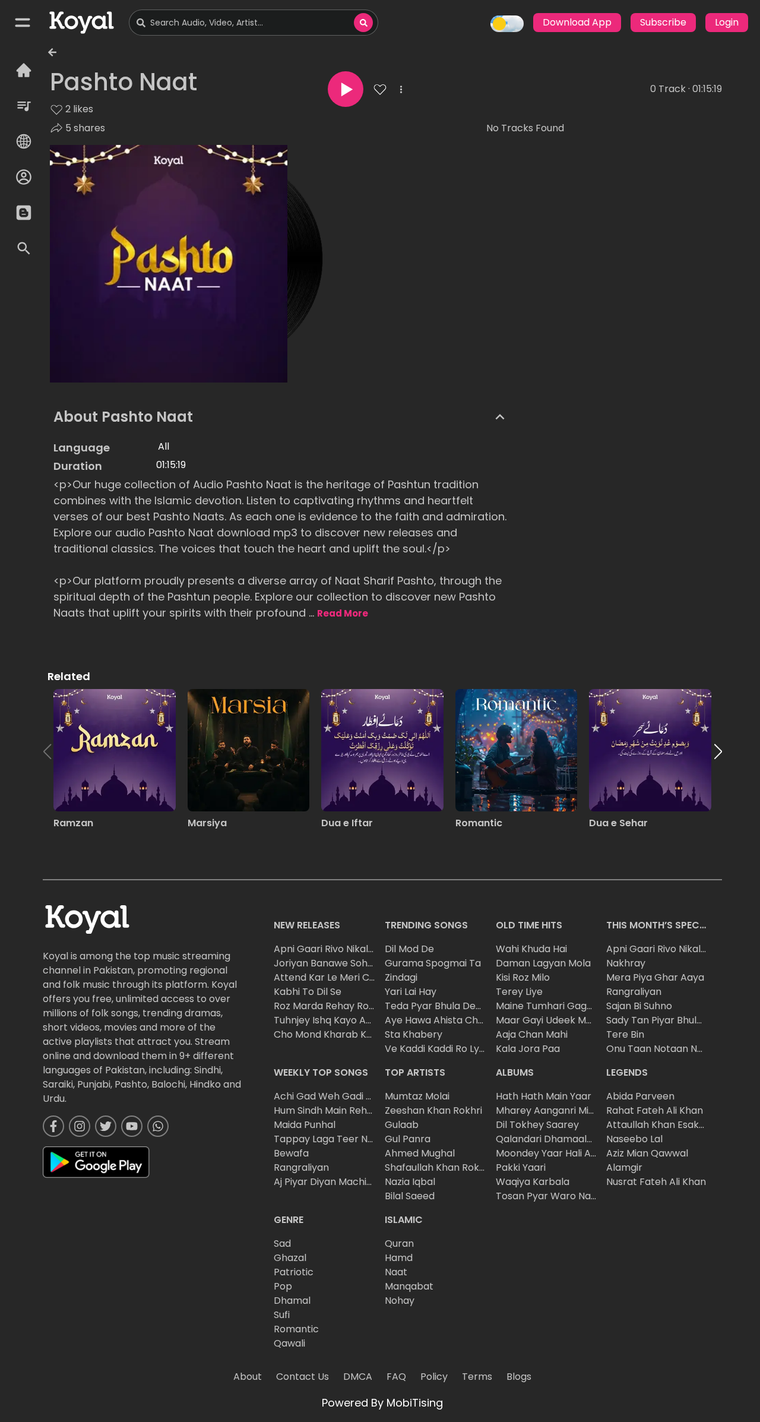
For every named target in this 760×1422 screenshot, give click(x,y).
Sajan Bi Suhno (639, 1006)
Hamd (399, 1258)
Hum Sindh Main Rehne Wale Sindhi (354, 1110)
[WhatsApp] (158, 1126)
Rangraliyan (633, 991)
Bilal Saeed (410, 1196)
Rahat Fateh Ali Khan (654, 1110)
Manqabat (409, 1286)
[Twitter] (105, 1126)
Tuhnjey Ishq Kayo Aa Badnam (343, 1020)
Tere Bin (625, 1034)
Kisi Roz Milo (523, 977)
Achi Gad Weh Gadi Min (328, 1096)
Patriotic (294, 1272)
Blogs (518, 1376)
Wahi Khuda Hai (531, 949)
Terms (477, 1376)
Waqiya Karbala (532, 1182)
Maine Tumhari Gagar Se (553, 1006)
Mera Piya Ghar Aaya (655, 977)
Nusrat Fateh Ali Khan (656, 1182)
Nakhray (625, 963)
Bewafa (291, 1153)
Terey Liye (519, 991)
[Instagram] (79, 1126)
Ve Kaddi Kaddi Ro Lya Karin (448, 1049)
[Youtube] (131, 1126)
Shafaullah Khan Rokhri (438, 1167)
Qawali (289, 1343)
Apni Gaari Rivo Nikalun (326, 949)
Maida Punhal (304, 1125)
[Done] (345, 89)
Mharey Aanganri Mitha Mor (560, 1110)
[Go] (363, 22)
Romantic (296, 1329)
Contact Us (302, 1376)
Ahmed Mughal (420, 1153)
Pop (283, 1286)
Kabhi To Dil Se (307, 991)
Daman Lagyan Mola (543, 963)
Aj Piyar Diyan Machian (326, 1182)
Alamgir (624, 1167)
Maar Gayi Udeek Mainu (550, 1020)
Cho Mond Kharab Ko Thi (331, 1034)
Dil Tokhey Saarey (537, 1125)
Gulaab (402, 1125)
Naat (396, 1272)
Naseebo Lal (634, 1139)
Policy (434, 1376)
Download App (577, 22)
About (247, 1376)
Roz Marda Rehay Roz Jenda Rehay (355, 1006)
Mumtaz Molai (417, 1096)
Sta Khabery (413, 1034)
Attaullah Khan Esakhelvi (663, 1125)
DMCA (357, 1376)
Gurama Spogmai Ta (433, 963)
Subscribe (663, 22)
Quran (399, 1243)
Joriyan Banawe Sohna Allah (339, 963)
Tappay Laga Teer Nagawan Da (347, 1139)
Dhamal (292, 1300)
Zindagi (401, 977)
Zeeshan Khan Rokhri (433, 1110)
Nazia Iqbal (410, 1182)
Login (727, 22)
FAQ (396, 1376)
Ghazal (290, 1258)
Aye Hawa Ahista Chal (435, 1020)
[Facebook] (53, 1126)
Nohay (399, 1300)
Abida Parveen (640, 1096)
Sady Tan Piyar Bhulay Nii (663, 1020)
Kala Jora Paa (528, 1049)
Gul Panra (407, 1139)
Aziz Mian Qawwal (647, 1153)
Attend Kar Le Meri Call (327, 977)
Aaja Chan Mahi (532, 1034)
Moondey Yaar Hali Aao (549, 1153)
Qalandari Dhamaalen (547, 1139)
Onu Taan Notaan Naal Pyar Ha (678, 1049)
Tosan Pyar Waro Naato (551, 1196)
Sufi (282, 1315)
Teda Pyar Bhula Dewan (440, 1006)
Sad (282, 1243)
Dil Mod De (409, 949)
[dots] (401, 89)
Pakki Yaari (521, 1167)
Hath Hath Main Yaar (543, 1096)
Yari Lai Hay (410, 991)
